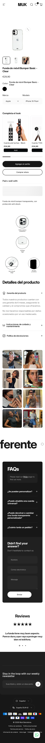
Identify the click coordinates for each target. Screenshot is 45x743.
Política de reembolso (15, 726)
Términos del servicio (16, 729)
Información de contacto (10, 732)
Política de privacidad (30, 726)
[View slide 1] (19, 645)
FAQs (25, 477)
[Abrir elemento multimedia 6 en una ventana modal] (28, 29)
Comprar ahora (22, 172)
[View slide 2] (22, 645)
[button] (36, 129)
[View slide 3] (25, 645)
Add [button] (16, 150)
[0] (35, 4)
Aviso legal (23, 732)
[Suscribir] (38, 684)
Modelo (26, 95)
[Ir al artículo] (6, 60)
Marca (5, 95)
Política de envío (30, 729)
